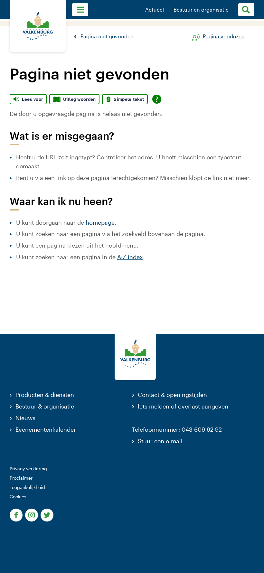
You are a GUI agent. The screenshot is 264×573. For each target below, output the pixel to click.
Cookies (18, 496)
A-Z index (130, 256)
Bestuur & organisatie (44, 406)
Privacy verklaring (28, 468)
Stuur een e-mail (160, 441)
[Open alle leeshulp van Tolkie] (156, 99)
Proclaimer (21, 478)
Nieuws (25, 417)
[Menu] (80, 9)
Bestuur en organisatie (201, 9)
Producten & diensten (44, 394)
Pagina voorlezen (224, 36)
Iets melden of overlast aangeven (183, 406)
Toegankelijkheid (27, 487)
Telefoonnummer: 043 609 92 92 (177, 429)
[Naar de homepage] (38, 26)
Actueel (154, 9)
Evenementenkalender (45, 429)
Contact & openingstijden (172, 394)
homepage (100, 222)
